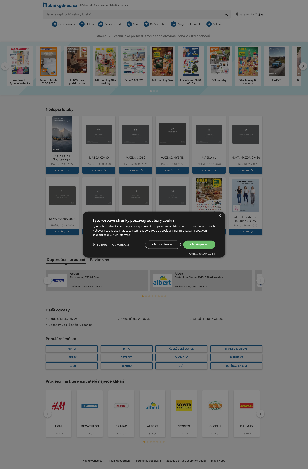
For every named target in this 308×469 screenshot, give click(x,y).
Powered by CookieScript (202, 253)
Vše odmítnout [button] (163, 244)
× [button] (219, 215)
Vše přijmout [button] (199, 244)
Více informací (121, 235)
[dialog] (154, 234)
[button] (111, 245)
